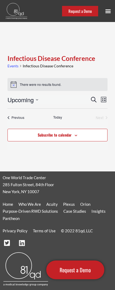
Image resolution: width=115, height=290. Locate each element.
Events (12, 66)
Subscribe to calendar (54, 135)
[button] (107, 11)
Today (57, 117)
